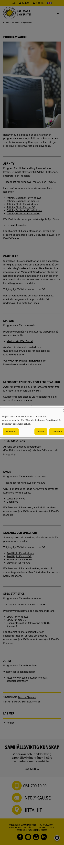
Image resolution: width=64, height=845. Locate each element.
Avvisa (40, 431)
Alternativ (10, 431)
